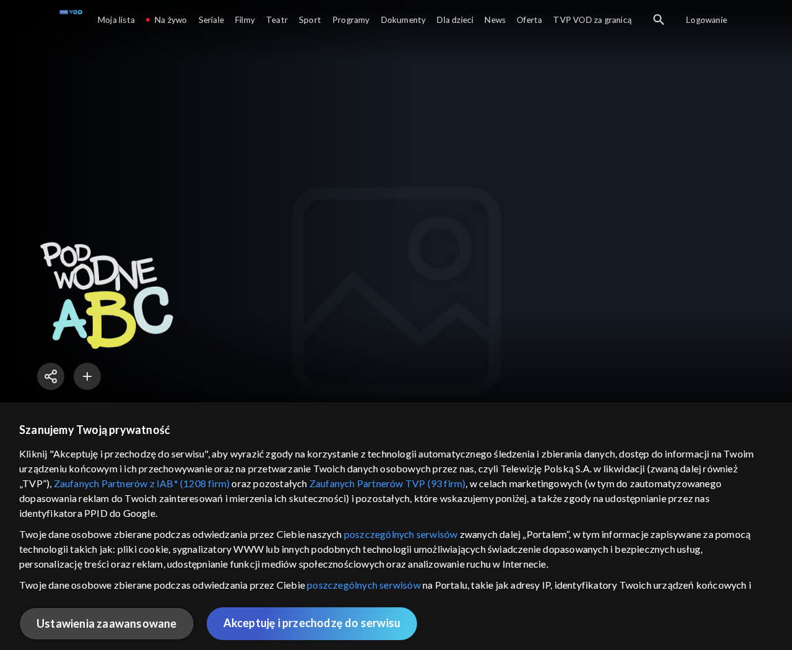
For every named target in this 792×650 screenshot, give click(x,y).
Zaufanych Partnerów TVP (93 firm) (387, 483)
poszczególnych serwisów (401, 534)
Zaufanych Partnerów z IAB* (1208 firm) (142, 483)
